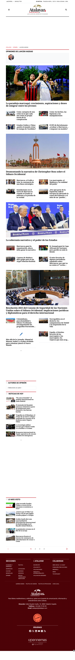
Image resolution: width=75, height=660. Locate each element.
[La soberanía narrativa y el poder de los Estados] (37, 220)
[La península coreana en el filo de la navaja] (10, 530)
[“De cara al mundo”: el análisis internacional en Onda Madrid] (10, 399)
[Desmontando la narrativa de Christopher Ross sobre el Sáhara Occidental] (37, 151)
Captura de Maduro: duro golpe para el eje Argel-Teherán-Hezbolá (26, 259)
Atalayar (8, 47)
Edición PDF (36, 565)
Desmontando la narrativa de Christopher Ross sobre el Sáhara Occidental (35, 173)
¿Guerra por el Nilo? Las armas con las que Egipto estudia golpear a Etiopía (25, 513)
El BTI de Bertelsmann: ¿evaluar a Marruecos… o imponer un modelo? (59, 127)
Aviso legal (56, 583)
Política (20, 565)
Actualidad (21, 568)
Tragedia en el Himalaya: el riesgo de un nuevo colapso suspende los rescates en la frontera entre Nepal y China (25, 418)
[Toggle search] (66, 10)
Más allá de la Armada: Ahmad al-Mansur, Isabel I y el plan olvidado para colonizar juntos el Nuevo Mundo (19, 342)
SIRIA (66, 1)
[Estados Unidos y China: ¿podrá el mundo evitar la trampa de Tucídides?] (10, 127)
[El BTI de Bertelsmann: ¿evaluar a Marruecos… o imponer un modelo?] (43, 127)
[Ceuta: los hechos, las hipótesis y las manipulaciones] (43, 113)
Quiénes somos (20, 583)
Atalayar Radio (37, 569)
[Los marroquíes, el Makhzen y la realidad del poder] (43, 182)
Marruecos (9, 568)
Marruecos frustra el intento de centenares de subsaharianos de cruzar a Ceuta (25, 538)
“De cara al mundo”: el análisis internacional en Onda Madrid (24, 399)
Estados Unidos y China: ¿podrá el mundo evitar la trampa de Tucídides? (26, 127)
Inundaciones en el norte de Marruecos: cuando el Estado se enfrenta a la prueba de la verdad (26, 193)
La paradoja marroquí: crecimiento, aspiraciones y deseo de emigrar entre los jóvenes (36, 104)
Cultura (8, 571)
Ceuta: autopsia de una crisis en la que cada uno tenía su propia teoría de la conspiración (26, 116)
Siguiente (67, 549)
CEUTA (54, 1)
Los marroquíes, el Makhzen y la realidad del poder (58, 182)
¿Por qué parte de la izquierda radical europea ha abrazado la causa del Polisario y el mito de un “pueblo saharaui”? (59, 193)
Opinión (15, 47)
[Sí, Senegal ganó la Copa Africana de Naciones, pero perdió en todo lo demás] (43, 248)
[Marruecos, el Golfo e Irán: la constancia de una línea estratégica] (10, 182)
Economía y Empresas (9, 565)
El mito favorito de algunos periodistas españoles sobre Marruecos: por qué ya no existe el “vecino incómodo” (58, 261)
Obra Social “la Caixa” (59, 565)
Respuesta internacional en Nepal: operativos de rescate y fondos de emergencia (26, 434)
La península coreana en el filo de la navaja (25, 530)
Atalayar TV (36, 567)
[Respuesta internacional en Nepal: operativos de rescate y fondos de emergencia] (10, 434)
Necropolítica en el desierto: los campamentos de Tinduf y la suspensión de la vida (59, 323)
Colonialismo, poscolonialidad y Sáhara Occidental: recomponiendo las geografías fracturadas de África (26, 323)
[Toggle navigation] (8, 10)
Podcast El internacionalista (38, 572)
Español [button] (10, 1)
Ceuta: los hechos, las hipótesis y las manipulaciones (57, 114)
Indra (54, 571)
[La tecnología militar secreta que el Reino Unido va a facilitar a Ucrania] (10, 426)
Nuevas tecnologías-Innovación (22, 577)
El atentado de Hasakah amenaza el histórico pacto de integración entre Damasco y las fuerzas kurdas (25, 408)
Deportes (21, 573)
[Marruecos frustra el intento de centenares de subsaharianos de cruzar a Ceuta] (10, 538)
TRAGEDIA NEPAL (47, 1)
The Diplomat (56, 574)
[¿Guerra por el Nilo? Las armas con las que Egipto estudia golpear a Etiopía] (10, 513)
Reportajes (9, 573)
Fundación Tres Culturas (60, 567)
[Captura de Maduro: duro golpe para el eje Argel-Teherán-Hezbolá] (10, 259)
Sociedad (21, 571)
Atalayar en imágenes (39, 575)
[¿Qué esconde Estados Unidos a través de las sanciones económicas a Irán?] (10, 505)
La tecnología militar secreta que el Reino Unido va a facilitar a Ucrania (25, 426)
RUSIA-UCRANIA (61, 1)
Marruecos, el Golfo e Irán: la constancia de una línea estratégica (25, 182)
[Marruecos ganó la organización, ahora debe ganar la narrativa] (10, 248)
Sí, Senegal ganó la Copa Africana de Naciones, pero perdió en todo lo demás (59, 249)
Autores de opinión (17, 383)
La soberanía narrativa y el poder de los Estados (31, 240)
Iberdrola (55, 569)
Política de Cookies (31, 583)
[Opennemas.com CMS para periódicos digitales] (37, 642)
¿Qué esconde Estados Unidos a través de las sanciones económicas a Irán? (24, 506)
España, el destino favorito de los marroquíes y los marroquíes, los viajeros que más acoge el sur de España (58, 336)
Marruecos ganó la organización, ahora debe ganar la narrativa (26, 248)
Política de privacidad (44, 583)
